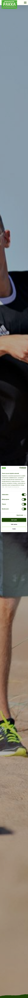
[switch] (24, 499)
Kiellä (14, 529)
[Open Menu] (25, 2)
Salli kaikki (14, 520)
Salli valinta (14, 524)
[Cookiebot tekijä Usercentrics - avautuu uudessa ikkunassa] (19, 468)
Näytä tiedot (20, 515)
